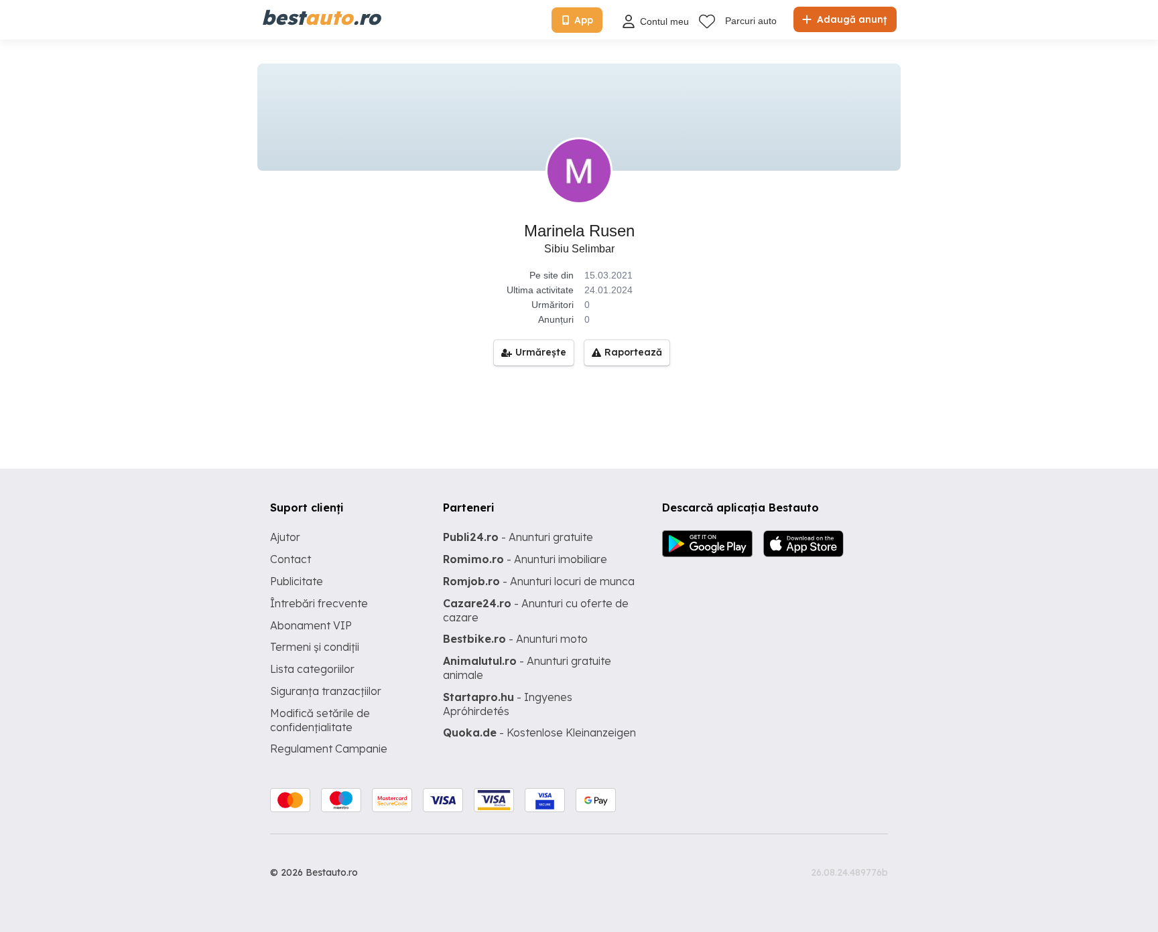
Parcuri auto (751, 20)
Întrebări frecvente (319, 603)
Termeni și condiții (314, 646)
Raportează (633, 352)
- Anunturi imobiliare (525, 559)
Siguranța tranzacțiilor (325, 691)
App (583, 20)
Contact (290, 559)
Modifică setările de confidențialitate (320, 720)
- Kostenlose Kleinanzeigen (539, 732)
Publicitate (296, 581)
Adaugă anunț (850, 19)
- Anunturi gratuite (518, 537)
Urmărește (540, 352)
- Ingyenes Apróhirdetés (507, 704)
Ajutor (285, 537)
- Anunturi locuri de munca (539, 581)
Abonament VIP (311, 625)
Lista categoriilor (312, 669)
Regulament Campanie (328, 748)
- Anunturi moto (515, 638)
